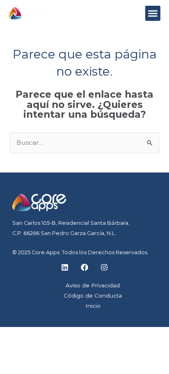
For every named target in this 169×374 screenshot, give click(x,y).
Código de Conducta (93, 295)
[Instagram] (104, 267)
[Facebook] (84, 267)
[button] (153, 13)
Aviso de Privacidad (93, 285)
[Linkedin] (65, 267)
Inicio (92, 305)
